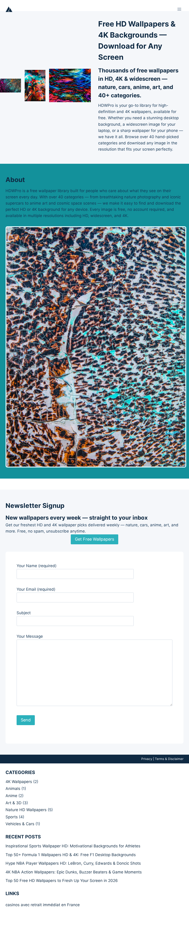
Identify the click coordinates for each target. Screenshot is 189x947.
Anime (11, 795)
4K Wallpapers (19, 781)
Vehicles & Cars (20, 824)
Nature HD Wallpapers (26, 809)
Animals (13, 788)
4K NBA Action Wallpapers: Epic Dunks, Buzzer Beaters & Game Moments (74, 872)
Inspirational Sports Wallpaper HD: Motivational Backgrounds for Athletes (73, 846)
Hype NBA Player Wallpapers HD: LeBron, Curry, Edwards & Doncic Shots (73, 863)
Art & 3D (13, 803)
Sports (12, 817)
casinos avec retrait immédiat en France (43, 904)
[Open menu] (179, 9)
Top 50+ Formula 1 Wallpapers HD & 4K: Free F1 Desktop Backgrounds (71, 854)
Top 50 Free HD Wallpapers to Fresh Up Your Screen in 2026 (62, 880)
